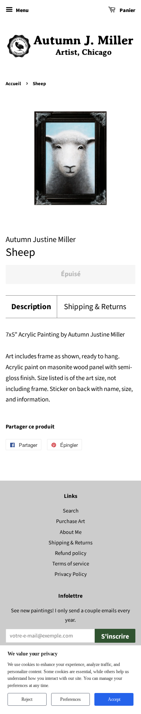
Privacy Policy (71, 574)
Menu (22, 10)
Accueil (13, 83)
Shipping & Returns (95, 306)
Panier (126, 10)
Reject (26, 699)
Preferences (70, 699)
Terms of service (70, 564)
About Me (71, 532)
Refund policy (70, 553)
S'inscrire (115, 636)
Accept (114, 699)
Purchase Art (70, 521)
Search (71, 511)
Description (31, 306)
